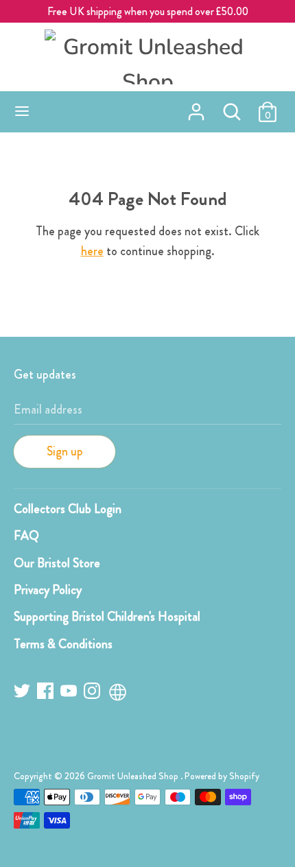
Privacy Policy (48, 590)
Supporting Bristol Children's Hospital (107, 617)
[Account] (196, 108)
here (92, 251)
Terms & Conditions (63, 644)
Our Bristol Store (57, 563)
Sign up (65, 451)
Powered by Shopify (222, 776)
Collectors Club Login (67, 509)
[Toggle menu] (22, 112)
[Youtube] (70, 693)
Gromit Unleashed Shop (133, 776)
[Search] (232, 108)
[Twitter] (23, 693)
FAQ (26, 536)
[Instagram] (93, 693)
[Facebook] (46, 693)
